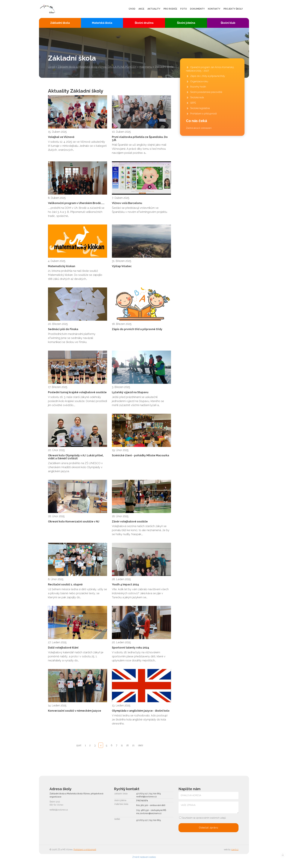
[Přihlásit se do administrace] (282, 855)
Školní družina (144, 22)
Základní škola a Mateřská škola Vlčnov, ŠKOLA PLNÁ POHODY (97, 66)
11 (122, 745)
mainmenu (145, 66)
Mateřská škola (102, 22)
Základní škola (60, 22)
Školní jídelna (186, 22)
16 (127, 745)
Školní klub (228, 22)
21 (133, 745)
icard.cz (234, 849)
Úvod (51, 66)
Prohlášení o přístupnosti (85, 849)
